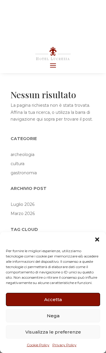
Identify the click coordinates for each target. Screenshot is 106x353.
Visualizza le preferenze (53, 332)
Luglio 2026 (22, 204)
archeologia (22, 154)
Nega (53, 315)
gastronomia (24, 172)
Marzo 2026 (23, 213)
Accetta (53, 299)
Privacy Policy (64, 345)
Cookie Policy (38, 345)
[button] (97, 239)
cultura (17, 163)
